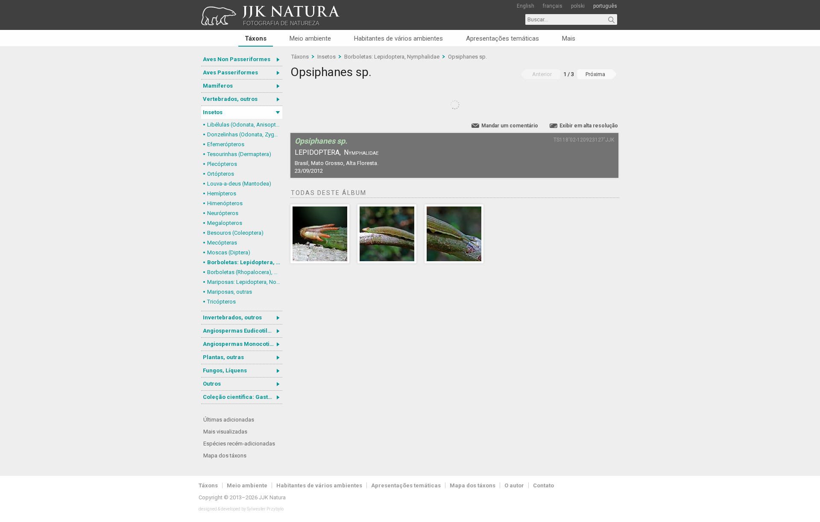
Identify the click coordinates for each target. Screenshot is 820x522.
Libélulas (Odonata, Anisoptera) (244, 124)
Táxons (255, 38)
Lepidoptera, (318, 152)
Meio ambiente (310, 38)
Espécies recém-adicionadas (239, 443)
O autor (514, 485)
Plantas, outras (223, 357)
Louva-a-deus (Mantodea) (239, 183)
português (605, 6)
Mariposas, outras (229, 292)
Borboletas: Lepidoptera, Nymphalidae (244, 262)
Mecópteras (222, 242)
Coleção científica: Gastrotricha (242, 397)
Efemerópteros (225, 144)
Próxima (595, 74)
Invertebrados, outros (232, 317)
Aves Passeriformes (230, 72)
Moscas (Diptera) (228, 252)
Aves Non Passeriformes (236, 59)
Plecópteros (222, 164)
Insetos (213, 112)
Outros (212, 383)
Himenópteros (225, 203)
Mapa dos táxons (224, 455)
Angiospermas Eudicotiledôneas (242, 330)
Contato (543, 485)
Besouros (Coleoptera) (235, 233)
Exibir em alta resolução (588, 125)
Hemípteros (221, 193)
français (552, 6)
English (525, 6)
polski (578, 6)
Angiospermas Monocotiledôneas (242, 344)
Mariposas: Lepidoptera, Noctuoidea (244, 282)
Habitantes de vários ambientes (398, 38)
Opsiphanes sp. (467, 56)
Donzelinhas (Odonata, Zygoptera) (244, 134)
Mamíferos (218, 86)
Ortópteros (220, 174)
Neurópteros (222, 213)
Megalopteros (224, 223)
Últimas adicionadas (228, 419)
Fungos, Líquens (225, 370)
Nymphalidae (361, 152)
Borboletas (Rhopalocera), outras (244, 272)
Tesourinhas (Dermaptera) (239, 154)
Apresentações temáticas (502, 38)
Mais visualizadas (225, 431)
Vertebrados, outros (230, 99)
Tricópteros (221, 301)
